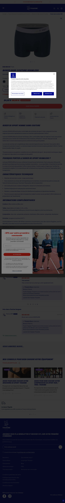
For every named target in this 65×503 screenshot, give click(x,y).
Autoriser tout (48, 93)
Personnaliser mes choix (17, 93)
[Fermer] (54, 74)
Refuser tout (37, 93)
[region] (32, 85)
